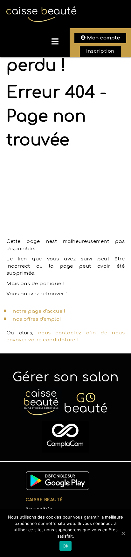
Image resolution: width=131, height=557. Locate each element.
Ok (65, 545)
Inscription (100, 51)
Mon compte (103, 38)
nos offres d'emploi (37, 319)
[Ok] (123, 533)
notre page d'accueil (39, 311)
